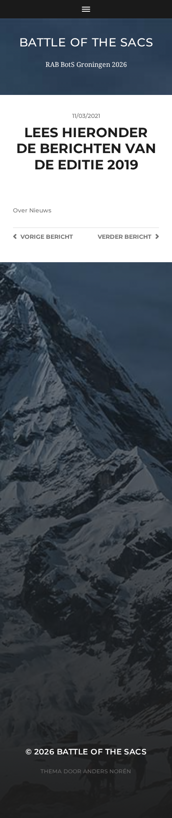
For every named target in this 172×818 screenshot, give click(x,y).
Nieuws (40, 210)
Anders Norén (107, 771)
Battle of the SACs (86, 42)
